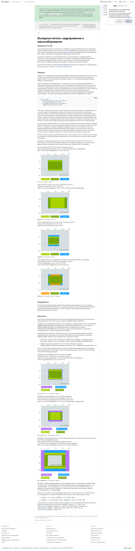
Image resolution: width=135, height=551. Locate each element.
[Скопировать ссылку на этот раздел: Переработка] (50, 302)
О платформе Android (7, 548)
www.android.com (95, 535)
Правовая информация (26, 548)
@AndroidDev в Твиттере (51, 531)
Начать (128, 21)
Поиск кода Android (30, 1)
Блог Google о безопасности (52, 535)
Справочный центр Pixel (96, 531)
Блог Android (49, 533)
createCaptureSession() (63, 66)
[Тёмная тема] (95, 98)
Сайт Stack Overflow (95, 540)
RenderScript (70, 52)
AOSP (38, 33)
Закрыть (119, 21)
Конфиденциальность (45, 548)
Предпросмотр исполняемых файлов (10, 535)
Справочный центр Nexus (96, 533)
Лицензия (36, 548)
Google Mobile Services (96, 537)
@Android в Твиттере (51, 528)
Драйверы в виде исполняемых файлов (10, 540)
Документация (15, 1)
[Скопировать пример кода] (96, 98)
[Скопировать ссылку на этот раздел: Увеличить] (47, 316)
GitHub (3, 542)
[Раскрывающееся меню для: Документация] (21, 1)
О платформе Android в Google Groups (55, 537)
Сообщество (17, 548)
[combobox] (107, 1)
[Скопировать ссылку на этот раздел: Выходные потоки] (53, 46)
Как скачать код (5, 533)
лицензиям (63, 516)
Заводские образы (6, 537)
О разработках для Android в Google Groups (56, 540)
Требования (4, 531)
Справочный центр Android (97, 528)
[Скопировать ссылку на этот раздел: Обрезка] (46, 73)
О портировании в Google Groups (53, 542)
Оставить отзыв (55, 548)
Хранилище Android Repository (9, 528)
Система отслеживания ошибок (98, 542)
